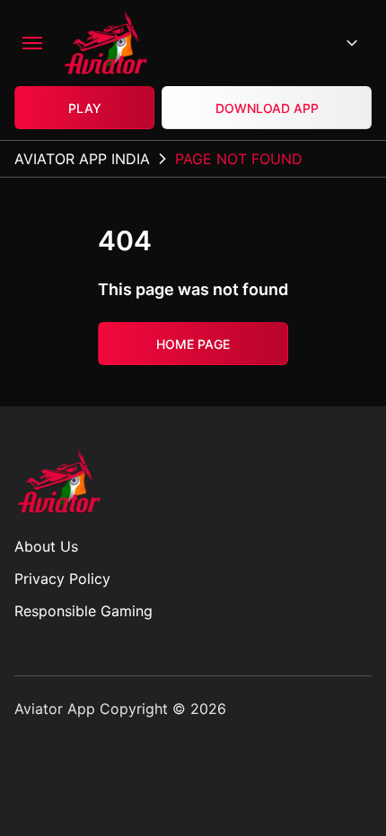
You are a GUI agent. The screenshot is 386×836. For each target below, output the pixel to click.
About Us (46, 546)
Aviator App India (82, 159)
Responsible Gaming (83, 611)
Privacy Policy (62, 579)
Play (84, 108)
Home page (193, 344)
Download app (267, 108)
